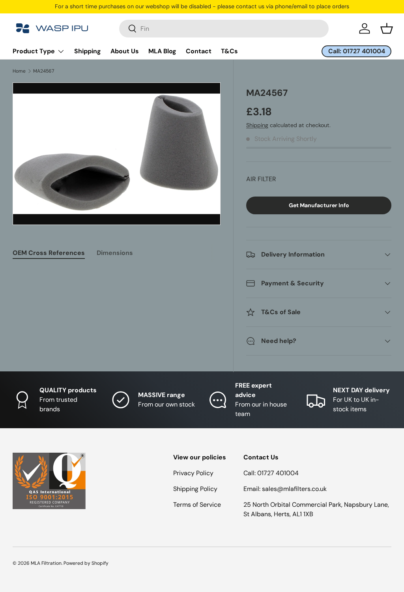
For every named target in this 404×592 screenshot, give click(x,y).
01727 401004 (278, 473)
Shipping (87, 51)
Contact (198, 51)
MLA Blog (162, 51)
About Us (124, 51)
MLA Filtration (46, 563)
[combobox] (224, 28)
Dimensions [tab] (115, 253)
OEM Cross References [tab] (49, 253)
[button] (386, 28)
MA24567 (43, 71)
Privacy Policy (193, 473)
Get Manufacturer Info (319, 205)
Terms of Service (197, 504)
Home (19, 71)
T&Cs (229, 51)
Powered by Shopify (86, 563)
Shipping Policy (195, 489)
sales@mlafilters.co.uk (294, 489)
